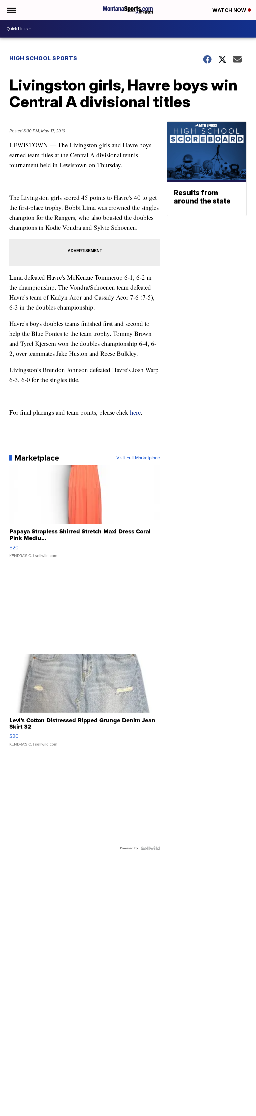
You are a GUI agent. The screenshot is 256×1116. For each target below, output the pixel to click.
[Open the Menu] (11, 10)
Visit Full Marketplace (138, 458)
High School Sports (43, 58)
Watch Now (230, 10)
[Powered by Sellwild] (150, 848)
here (135, 412)
